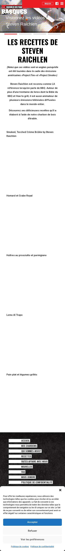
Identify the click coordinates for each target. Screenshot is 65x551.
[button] (60, 490)
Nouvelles (26, 466)
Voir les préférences (32, 539)
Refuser (32, 530)
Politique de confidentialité (42, 546)
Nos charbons (29, 445)
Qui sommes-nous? (31, 451)
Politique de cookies (20, 546)
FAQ (23, 472)
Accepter (32, 522)
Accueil (25, 440)
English (47, 3)
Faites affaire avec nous (34, 461)
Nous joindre (28, 477)
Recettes (26, 456)
